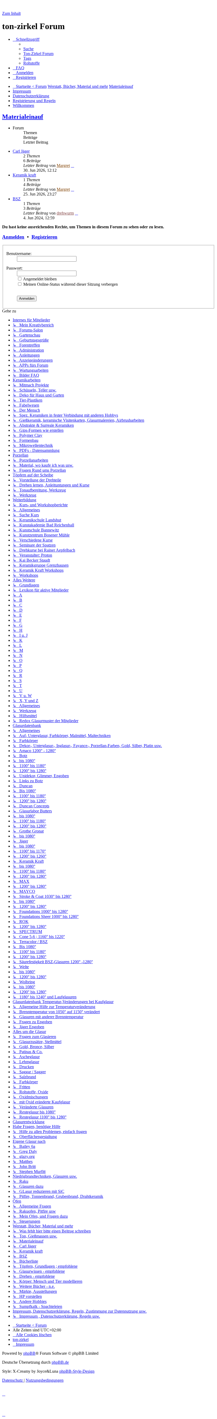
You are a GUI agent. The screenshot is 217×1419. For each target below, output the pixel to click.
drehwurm (65, 213)
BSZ (17, 199)
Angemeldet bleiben (39, 279)
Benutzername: (18, 253)
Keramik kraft (24, 175)
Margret (63, 165)
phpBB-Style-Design (76, 1371)
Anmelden (13, 237)
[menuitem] (28, 49)
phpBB (29, 1353)
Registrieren (44, 237)
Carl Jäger (21, 151)
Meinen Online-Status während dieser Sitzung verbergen (70, 284)
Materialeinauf (22, 116)
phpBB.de (60, 1362)
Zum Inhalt (11, 13)
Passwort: (14, 268)
